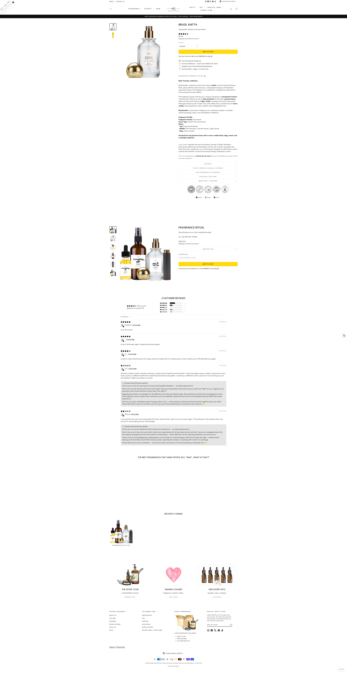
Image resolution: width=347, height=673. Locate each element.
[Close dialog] (206, 314)
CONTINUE (156, 345)
